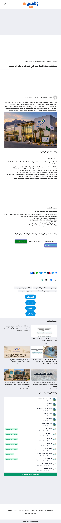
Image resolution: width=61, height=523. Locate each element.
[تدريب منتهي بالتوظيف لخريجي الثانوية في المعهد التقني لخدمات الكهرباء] (17, 356)
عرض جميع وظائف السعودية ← (30, 474)
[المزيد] (37, 280)
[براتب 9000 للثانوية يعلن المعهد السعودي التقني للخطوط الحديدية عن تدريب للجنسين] (17, 334)
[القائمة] (55, 4)
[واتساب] (41, 280)
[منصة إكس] (46, 280)
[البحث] (5, 4)
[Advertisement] (30, 21)
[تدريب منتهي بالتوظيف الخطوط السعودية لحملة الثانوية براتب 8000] (44, 334)
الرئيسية (55, 61)
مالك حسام (44, 97)
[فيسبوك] (50, 280)
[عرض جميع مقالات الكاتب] (55, 98)
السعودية (49, 61)
